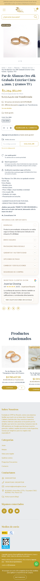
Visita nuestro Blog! (12, 497)
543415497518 (10, 478)
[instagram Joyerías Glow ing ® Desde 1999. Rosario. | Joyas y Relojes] (4, 511)
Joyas (10, 68)
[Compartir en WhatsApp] (4, 308)
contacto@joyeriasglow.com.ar (15, 486)
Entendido (20, 577)
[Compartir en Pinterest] (18, 309)
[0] (35, 10)
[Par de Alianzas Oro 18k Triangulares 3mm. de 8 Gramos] (21, 388)
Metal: (7, 117)
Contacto (5, 466)
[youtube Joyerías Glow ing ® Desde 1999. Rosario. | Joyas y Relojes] (17, 511)
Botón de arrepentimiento (14, 562)
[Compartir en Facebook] (9, 309)
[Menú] (4, 10)
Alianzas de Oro (27, 68)
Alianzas (17, 68)
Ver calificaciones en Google (19, 300)
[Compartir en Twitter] (13, 309)
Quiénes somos (7, 458)
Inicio (3, 68)
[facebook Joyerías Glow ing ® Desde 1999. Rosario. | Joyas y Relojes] (10, 511)
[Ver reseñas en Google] (35, 280)
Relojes (4, 449)
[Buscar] (35, 16)
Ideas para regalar (8, 454)
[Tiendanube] (9, 565)
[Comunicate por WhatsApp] (36, 563)
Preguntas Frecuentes (9, 462)
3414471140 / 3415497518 (14, 482)
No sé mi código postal (8, 148)
